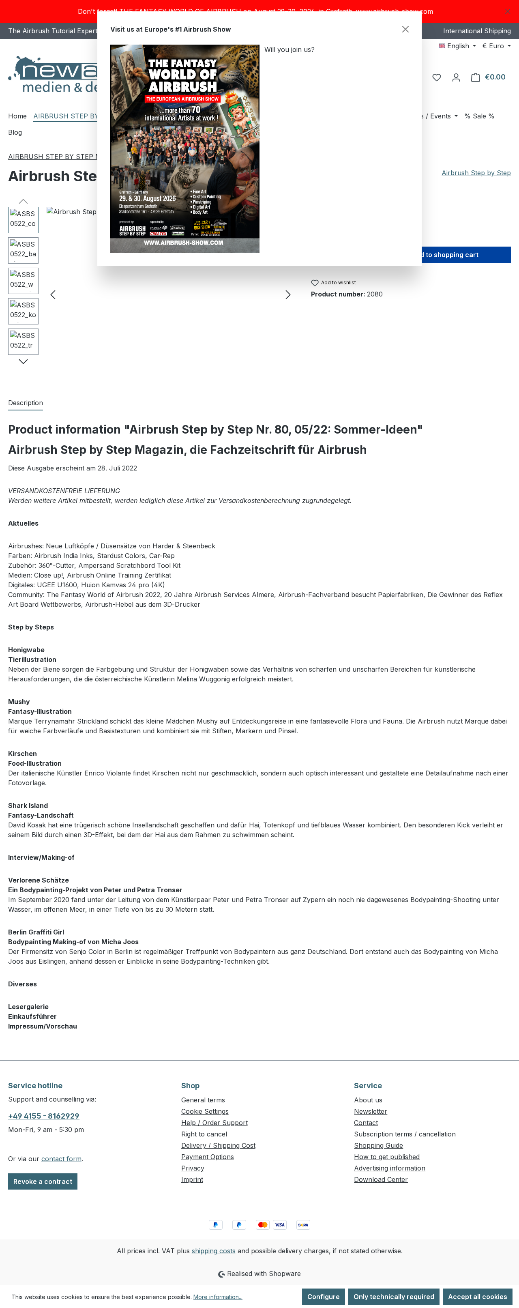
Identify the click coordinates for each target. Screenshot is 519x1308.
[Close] (405, 29)
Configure (323, 1297)
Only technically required (394, 1297)
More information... (217, 1296)
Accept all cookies (477, 1297)
